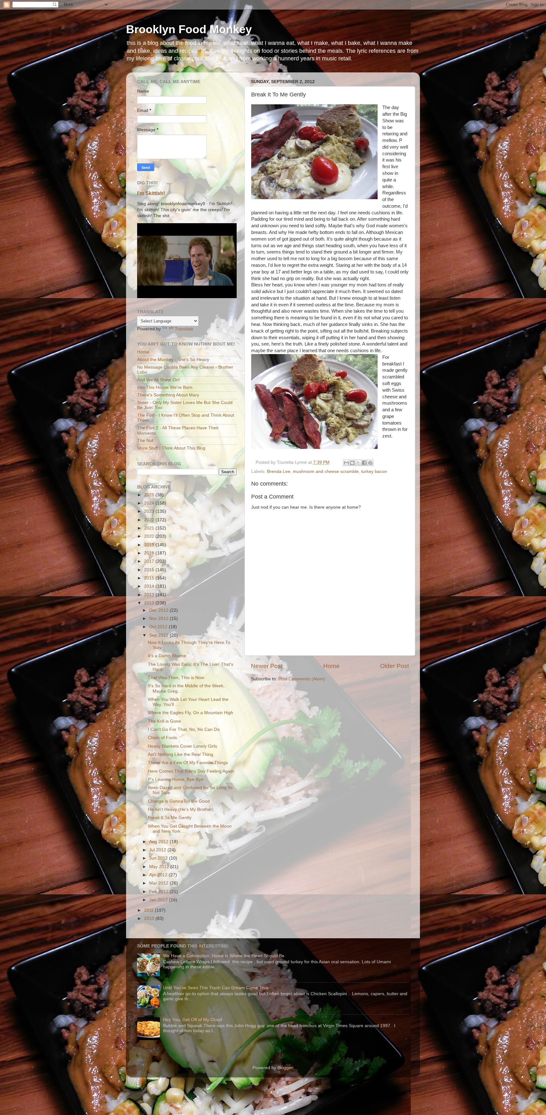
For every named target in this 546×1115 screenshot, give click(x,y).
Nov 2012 (159, 618)
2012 (149, 603)
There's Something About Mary (168, 395)
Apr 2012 (159, 875)
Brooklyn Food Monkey (189, 29)
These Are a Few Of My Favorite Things (188, 762)
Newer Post (266, 666)
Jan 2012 (159, 900)
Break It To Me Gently (169, 817)
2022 (149, 520)
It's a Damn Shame (167, 655)
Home (331, 666)
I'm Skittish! (151, 193)
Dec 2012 (159, 610)
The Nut (145, 440)
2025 (149, 495)
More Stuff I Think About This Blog (171, 448)
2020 (149, 536)
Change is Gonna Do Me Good (179, 801)
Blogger (285, 1067)
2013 (149, 594)
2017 (149, 561)
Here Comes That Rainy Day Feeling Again (191, 771)
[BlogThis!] (352, 463)
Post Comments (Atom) (301, 679)
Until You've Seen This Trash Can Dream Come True (216, 987)
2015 (149, 578)
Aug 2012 (159, 841)
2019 (149, 544)
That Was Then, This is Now (176, 677)
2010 (149, 918)
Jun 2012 (159, 858)
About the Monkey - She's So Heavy (173, 359)
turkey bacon (374, 471)
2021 (149, 528)
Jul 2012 (158, 850)
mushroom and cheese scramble (326, 471)
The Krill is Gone (164, 721)
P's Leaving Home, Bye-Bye (175, 779)
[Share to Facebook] (364, 463)
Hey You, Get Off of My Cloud (192, 1019)
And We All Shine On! (158, 379)
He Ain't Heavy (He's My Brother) (181, 809)
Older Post (394, 666)
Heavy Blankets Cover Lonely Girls (182, 746)
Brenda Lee (278, 471)
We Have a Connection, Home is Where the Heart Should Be (223, 955)
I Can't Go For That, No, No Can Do (184, 729)
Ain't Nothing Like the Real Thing (180, 754)
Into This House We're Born (164, 387)
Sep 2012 (159, 635)
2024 (149, 503)
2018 (149, 553)
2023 (149, 511)
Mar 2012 (159, 883)
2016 (149, 569)
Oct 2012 (159, 626)
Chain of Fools (162, 737)
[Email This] (346, 463)
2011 (149, 910)
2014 (149, 586)
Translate (184, 329)
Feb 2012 (159, 891)
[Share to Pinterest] (370, 463)
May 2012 (159, 866)
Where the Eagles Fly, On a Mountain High (190, 712)
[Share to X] (358, 463)
